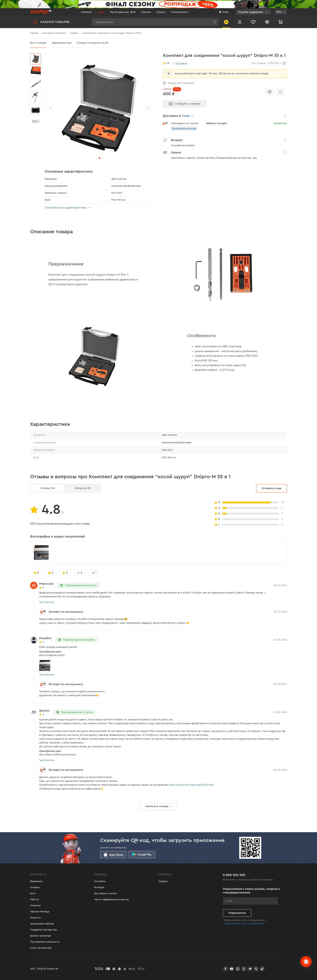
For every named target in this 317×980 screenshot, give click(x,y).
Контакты (100, 881)
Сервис (161, 12)
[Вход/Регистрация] (239, 22)
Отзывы (35, 887)
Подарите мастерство (43, 929)
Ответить (48, 602)
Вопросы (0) (83, 488)
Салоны (146, 12)
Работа (34, 899)
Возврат (99, 887)
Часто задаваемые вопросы (111, 899)
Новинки (86, 12)
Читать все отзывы (156, 806)
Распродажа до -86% (123, 12)
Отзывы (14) (48, 488)
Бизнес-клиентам (40, 936)
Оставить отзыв (271, 488)
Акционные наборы (42, 923)
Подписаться (237, 913)
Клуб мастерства (40, 948)
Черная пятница (39, 911)
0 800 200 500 (234, 875)
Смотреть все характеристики (65, 207)
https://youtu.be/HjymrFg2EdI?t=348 (191, 785)
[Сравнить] (269, 91)
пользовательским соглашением (244, 923)
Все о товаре (38, 43)
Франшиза (36, 881)
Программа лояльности (44, 942)
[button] (148, 108)
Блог (33, 893)
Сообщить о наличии (188, 104)
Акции (101, 12)
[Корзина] (281, 22)
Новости (35, 917)
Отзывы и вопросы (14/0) (93, 43)
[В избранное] (280, 91)
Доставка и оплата (105, 893)
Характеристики (61, 43)
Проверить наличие (184, 128)
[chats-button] (305, 961)
